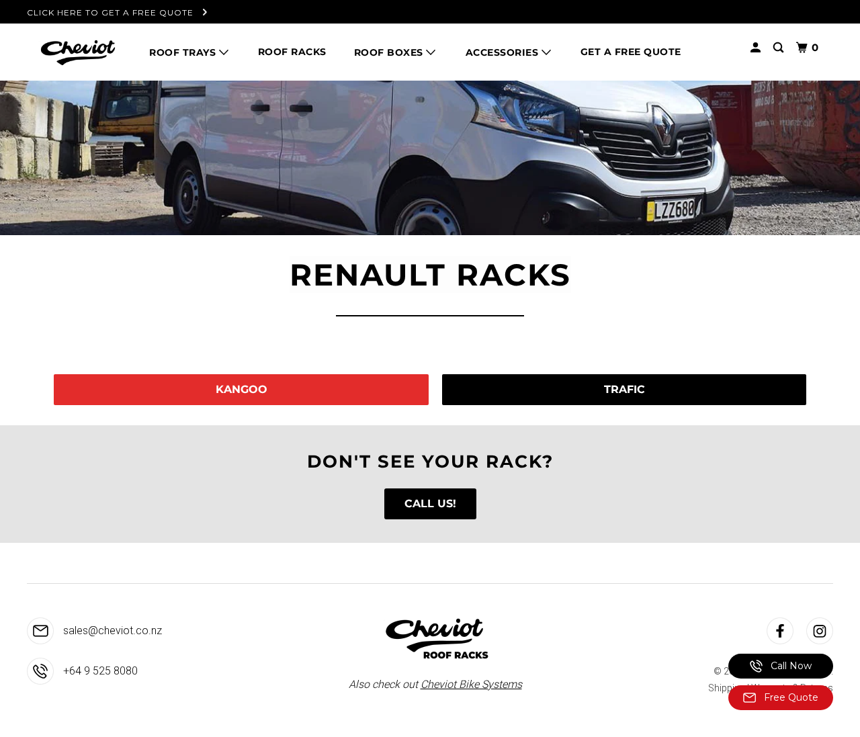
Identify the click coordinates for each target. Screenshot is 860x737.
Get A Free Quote (630, 52)
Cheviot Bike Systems (471, 684)
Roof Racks (292, 52)
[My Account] (757, 48)
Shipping (726, 688)
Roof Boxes (390, 52)
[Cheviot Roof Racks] (77, 52)
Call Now (790, 666)
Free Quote (789, 697)
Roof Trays (184, 52)
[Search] (780, 48)
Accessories (504, 52)
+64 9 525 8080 (99, 670)
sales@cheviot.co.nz (111, 630)
